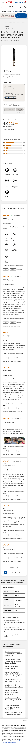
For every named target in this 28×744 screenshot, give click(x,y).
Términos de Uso (11, 742)
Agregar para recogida (19, 110)
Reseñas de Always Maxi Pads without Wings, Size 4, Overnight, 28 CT (13, 661)
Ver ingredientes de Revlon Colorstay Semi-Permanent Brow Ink (13, 622)
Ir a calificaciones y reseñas (10, 40)
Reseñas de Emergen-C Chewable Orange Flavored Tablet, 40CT (13, 653)
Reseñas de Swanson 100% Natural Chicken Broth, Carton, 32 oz (13, 692)
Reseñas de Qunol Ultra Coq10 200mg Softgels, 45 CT (13, 700)
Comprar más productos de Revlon (12, 635)
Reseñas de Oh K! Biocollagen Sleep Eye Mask (14, 686)
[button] (2, 572)
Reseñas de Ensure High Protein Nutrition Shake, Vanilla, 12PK (12, 707)
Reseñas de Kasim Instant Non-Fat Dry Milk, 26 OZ (13, 680)
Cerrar (25, 720)
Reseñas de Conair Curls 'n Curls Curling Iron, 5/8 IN (13, 713)
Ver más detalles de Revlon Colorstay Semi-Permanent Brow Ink (13, 629)
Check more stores (10, 97)
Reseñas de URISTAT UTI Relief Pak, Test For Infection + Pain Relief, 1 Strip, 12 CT (14, 674)
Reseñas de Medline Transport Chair (11, 667)
